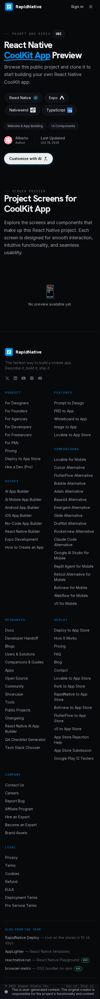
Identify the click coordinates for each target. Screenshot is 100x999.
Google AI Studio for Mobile (71, 555)
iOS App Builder (18, 515)
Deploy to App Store (23, 458)
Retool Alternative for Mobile (72, 577)
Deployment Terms (21, 897)
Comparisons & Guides (24, 662)
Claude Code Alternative (65, 542)
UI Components (63, 126)
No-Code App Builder (23, 523)
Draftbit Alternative (70, 523)
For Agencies (16, 419)
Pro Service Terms (21, 905)
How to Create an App (24, 547)
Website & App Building (25, 126)
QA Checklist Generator (25, 739)
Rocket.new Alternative (74, 531)
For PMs (12, 443)
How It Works (65, 638)
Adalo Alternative (68, 491)
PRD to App (64, 411)
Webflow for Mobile (71, 595)
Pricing (11, 451)
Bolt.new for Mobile (70, 587)
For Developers (18, 427)
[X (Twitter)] (7, 378)
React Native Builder (22, 531)
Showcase (14, 694)
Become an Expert (21, 825)
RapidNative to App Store (70, 697)
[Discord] (40, 378)
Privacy (11, 857)
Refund (11, 881)
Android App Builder (22, 507)
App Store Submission (73, 750)
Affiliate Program (19, 809)
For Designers (17, 403)
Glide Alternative (68, 515)
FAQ (57, 654)
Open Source (16, 678)
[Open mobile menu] (91, 7)
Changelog (14, 718)
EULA (9, 889)
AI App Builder (17, 491)
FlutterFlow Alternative (73, 475)
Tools (10, 702)
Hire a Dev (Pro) (19, 467)
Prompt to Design (69, 403)
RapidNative (29, 6)
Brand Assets (16, 833)
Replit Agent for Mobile (74, 566)
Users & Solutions (20, 654)
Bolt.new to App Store (73, 707)
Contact (61, 670)
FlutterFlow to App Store (70, 718)
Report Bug (15, 801)
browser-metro (43, 968)
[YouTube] (24, 378)
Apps (9, 670)
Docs (9, 630)
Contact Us (14, 785)
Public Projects (18, 710)
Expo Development (21, 539)
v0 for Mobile (65, 603)
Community (14, 686)
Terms (10, 865)
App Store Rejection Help (71, 740)
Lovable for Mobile (70, 459)
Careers (12, 793)
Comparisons (66, 449)
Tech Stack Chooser (22, 747)
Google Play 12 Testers (74, 758)
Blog (58, 662)
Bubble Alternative (70, 483)
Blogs (10, 646)
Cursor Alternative (69, 467)
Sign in (77, 6)
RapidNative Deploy (47, 940)
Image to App (65, 427)
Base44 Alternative (70, 499)
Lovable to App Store (72, 435)
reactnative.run (46, 960)
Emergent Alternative (72, 507)
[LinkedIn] (15, 378)
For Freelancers (18, 435)
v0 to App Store (68, 729)
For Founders (16, 411)
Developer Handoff (21, 638)
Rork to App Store (69, 686)
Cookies (12, 873)
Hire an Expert (17, 817)
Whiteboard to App (70, 419)
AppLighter (37, 951)
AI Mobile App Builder (23, 499)
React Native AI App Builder (22, 729)
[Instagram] (32, 378)
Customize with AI (25, 158)
